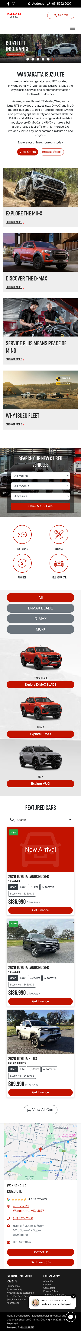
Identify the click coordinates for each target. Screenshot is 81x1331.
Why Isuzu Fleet (22, 415)
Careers (47, 1284)
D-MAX (40, 618)
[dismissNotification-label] (73, 1296)
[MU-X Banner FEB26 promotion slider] (32, 59)
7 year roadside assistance (20, 1292)
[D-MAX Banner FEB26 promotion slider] (27, 59)
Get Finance (40, 910)
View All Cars (43, 1109)
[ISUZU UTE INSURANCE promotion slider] (53, 59)
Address (38, 4)
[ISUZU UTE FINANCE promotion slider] (48, 59)
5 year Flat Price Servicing (20, 1296)
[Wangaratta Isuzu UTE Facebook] (9, 3)
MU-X (40, 629)
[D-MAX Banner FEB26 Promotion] (40, 48)
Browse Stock (51, 152)
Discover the (26, 278)
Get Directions (41, 1262)
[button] (72, 28)
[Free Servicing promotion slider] (38, 59)
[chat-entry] (71, 1317)
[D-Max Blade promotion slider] (43, 59)
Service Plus (13, 1286)
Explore (40, 685)
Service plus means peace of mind (36, 346)
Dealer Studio (27, 1327)
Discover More (14, 222)
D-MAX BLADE (40, 608)
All (40, 597)
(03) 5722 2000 (61, 4)
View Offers (28, 152)
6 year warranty (14, 1289)
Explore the (24, 213)
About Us (48, 1281)
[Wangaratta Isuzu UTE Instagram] (14, 3)
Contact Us (40, 1252)
